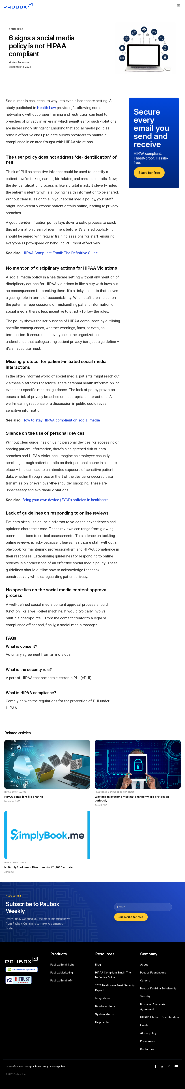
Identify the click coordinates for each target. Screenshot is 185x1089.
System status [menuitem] (104, 1014)
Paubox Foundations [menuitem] (153, 972)
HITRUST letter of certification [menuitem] (159, 1017)
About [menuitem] (144, 964)
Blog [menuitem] (98, 964)
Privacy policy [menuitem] (57, 1066)
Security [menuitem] (145, 996)
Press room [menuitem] (147, 1041)
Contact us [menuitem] (147, 1049)
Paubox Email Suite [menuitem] (62, 964)
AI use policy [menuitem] (148, 1033)
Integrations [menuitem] (103, 998)
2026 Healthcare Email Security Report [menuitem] (115, 988)
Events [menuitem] (144, 1025)
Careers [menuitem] (145, 980)
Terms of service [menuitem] (14, 1066)
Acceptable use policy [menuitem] (36, 1066)
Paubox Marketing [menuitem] (61, 972)
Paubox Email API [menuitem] (61, 980)
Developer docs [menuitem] (105, 1006)
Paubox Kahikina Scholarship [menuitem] (158, 988)
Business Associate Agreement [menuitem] (153, 1007)
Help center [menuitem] (102, 1022)
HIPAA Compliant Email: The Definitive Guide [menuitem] (113, 975)
